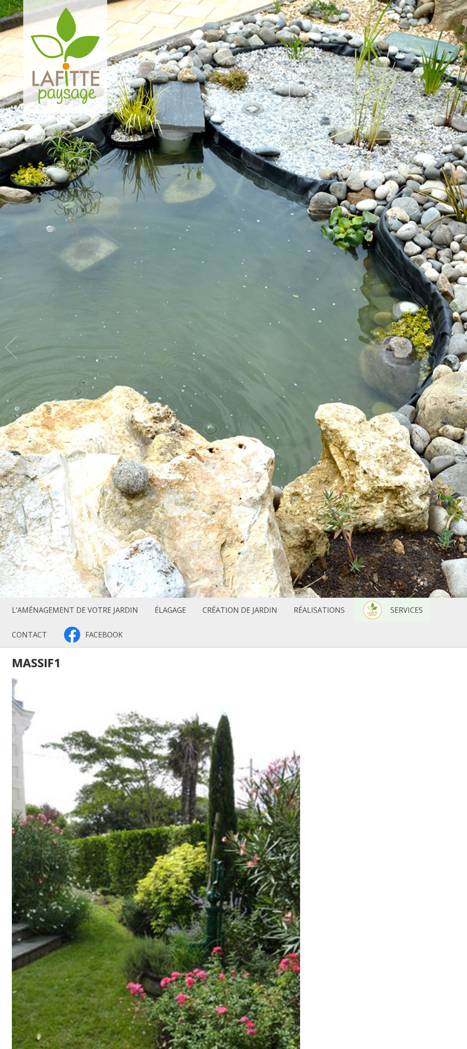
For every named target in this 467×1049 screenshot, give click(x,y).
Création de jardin (239, 610)
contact (29, 635)
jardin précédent (13, 349)
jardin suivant (453, 349)
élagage (170, 610)
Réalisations (319, 610)
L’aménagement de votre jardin (75, 610)
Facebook (104, 635)
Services (406, 610)
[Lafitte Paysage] (65, 101)
